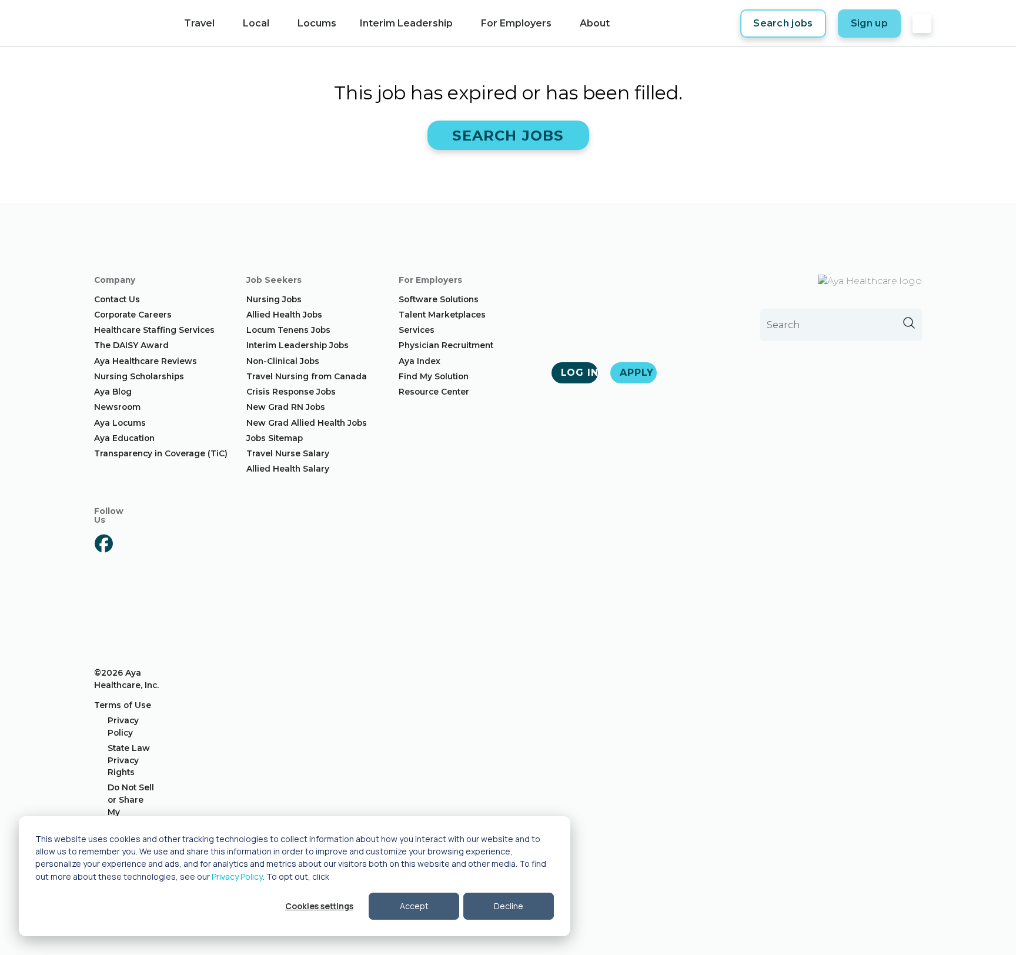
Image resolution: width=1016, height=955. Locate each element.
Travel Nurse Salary (287, 453)
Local (256, 23)
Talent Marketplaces (442, 314)
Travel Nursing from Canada (306, 376)
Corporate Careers (133, 314)
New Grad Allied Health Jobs (306, 423)
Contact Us (117, 299)
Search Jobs (507, 135)
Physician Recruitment (446, 345)
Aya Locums (120, 423)
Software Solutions (439, 299)
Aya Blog (113, 391)
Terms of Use (122, 705)
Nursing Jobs (274, 299)
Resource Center (434, 391)
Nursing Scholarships (139, 376)
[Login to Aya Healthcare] (922, 23)
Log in (579, 372)
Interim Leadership (406, 23)
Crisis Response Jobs (291, 391)
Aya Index (419, 361)
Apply (637, 372)
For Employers (516, 23)
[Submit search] (909, 323)
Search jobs (783, 23)
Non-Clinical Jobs (282, 361)
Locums (317, 23)
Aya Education (124, 438)
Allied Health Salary (287, 468)
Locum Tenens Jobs (288, 330)
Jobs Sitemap (274, 438)
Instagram (103, 564)
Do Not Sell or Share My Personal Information (132, 811)
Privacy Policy (237, 876)
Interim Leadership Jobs (297, 345)
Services (417, 330)
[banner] (118, 23)
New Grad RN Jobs (285, 407)
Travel (199, 23)
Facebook (103, 543)
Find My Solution (434, 376)
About (595, 23)
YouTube (103, 606)
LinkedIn (103, 585)
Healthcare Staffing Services (154, 330)
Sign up (869, 23)
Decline (508, 905)
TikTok (103, 628)
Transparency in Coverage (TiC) (161, 453)
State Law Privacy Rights (129, 760)
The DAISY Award (131, 345)
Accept (414, 905)
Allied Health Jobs (284, 314)
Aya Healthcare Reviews (145, 361)
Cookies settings (319, 905)
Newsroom (117, 407)
